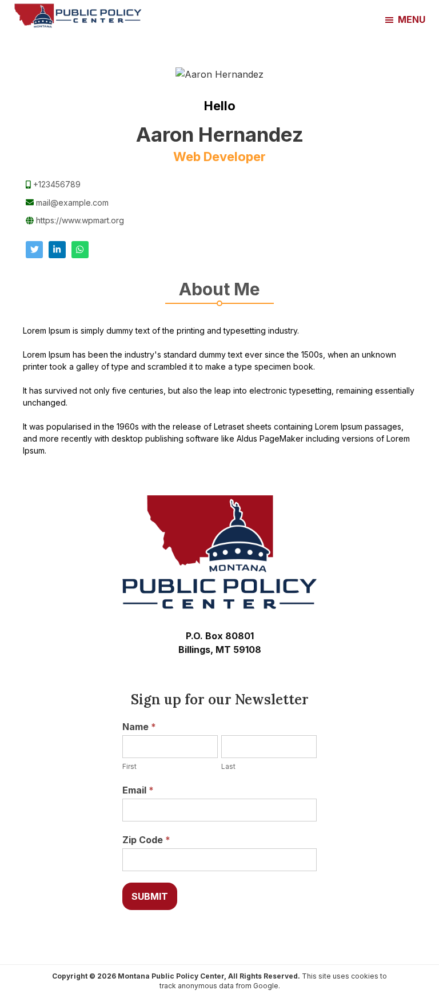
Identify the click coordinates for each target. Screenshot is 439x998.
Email (138, 790)
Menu (411, 19)
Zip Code (146, 839)
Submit (149, 896)
